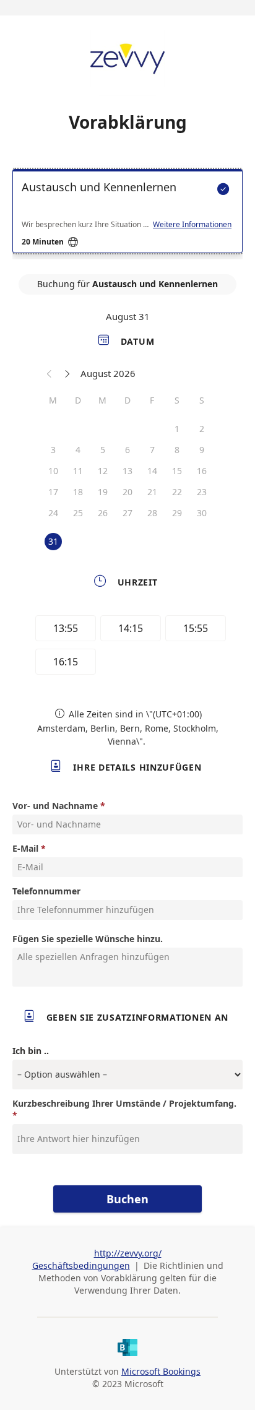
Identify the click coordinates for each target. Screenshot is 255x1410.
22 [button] (177, 492)
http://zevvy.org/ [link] (128, 1253)
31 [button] (53, 541)
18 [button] (78, 492)
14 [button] (152, 471)
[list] (127, 214)
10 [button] (53, 471)
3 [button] (53, 450)
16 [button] (202, 471)
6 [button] (127, 450)
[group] (127, 647)
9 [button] (201, 450)
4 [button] (78, 450)
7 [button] (152, 450)
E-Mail (25, 848)
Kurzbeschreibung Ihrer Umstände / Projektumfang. (124, 1103)
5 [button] (102, 450)
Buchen (127, 1199)
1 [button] (177, 429)
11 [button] (78, 471)
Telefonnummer (46, 891)
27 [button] (127, 513)
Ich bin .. (30, 1051)
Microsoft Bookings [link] (161, 1371)
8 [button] (177, 450)
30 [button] (202, 513)
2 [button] (201, 429)
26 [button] (103, 513)
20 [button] (127, 492)
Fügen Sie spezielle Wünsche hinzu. (87, 939)
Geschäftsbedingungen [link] (81, 1265)
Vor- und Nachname (55, 805)
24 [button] (53, 513)
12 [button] (103, 471)
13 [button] (127, 471)
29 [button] (177, 513)
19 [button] (103, 492)
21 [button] (152, 492)
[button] (49, 373)
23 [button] (202, 492)
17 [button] (53, 492)
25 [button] (78, 513)
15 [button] (177, 471)
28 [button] (152, 513)
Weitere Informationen (192, 224)
